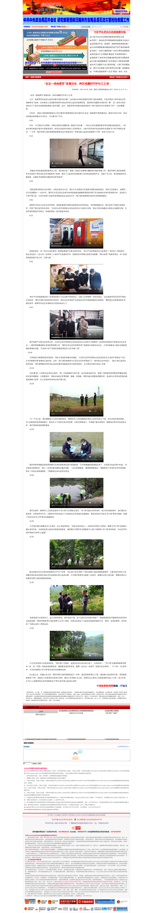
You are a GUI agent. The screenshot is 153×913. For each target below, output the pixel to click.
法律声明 (64, 815)
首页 (27, 77)
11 (73, 65)
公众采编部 (57, 815)
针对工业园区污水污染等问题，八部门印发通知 (110, 65)
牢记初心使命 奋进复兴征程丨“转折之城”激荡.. (55, 68)
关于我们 (50, 815)
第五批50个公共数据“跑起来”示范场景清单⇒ (109, 54)
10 (70, 65)
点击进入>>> (64, 27)
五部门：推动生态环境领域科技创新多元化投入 (110, 40)
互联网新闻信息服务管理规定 (58, 776)
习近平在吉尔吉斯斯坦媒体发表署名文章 (108, 37)
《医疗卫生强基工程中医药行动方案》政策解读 (110, 68)
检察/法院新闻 (36, 77)
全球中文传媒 (41, 6)
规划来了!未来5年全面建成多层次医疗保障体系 (110, 58)
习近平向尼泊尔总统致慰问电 (110, 32)
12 (76, 65)
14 (82, 65)
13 (79, 65)
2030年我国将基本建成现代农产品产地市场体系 (110, 47)
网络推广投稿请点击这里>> (119, 77)
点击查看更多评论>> (123, 746)
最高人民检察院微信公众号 (103, 89)
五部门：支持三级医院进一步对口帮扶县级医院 (110, 51)
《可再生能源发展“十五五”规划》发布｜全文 (109, 71)
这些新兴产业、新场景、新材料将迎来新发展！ (110, 44)
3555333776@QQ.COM (39, 27)
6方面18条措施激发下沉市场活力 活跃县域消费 (110, 61)
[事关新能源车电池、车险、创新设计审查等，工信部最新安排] (76, 22)
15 (85, 65)
